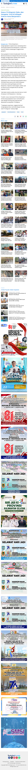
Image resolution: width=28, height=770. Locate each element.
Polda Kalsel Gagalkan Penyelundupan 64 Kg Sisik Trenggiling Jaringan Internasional (21, 131)
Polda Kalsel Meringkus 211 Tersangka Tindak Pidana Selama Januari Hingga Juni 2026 (7, 226)
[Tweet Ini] (18, 116)
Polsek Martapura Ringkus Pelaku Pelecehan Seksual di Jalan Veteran (7, 145)
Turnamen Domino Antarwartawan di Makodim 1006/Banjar (17, 294)
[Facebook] (9, 758)
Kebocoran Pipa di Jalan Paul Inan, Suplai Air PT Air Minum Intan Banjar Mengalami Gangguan (17, 312)
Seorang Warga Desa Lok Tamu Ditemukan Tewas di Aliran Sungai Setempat (7, 280)
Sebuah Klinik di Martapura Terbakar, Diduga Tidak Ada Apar (6, 239)
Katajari (5, 18)
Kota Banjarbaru (11, 112)
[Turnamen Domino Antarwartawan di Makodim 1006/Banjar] (4, 294)
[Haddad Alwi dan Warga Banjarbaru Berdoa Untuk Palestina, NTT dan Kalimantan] (4, 318)
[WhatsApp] (19, 758)
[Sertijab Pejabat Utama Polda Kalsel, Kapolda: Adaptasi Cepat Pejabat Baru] (21, 206)
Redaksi (12, 761)
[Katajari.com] (10, 3)
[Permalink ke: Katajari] (2, 19)
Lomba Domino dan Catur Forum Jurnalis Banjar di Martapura (16, 306)
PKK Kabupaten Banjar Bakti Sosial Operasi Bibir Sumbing (17, 300)
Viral (22, 112)
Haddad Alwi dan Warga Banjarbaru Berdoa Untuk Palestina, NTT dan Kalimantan (17, 318)
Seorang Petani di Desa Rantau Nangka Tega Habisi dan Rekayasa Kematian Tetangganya (6, 158)
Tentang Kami (6, 761)
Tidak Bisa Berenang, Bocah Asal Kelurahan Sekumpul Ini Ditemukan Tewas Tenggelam (6, 266)
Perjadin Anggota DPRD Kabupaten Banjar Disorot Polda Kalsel (7, 131)
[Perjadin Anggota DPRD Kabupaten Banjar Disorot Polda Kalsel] (7, 125)
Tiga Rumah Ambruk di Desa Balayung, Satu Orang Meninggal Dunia (20, 172)
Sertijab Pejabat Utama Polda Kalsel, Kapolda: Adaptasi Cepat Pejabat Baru (20, 212)
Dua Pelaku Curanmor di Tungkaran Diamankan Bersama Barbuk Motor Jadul (6, 199)
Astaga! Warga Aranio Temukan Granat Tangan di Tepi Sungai (6, 212)
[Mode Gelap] (24, 3)
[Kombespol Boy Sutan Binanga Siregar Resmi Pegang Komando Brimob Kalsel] (21, 193)
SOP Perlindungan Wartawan (14, 763)
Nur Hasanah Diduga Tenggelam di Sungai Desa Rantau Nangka (21, 266)
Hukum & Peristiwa (5, 10)
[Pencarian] (26, 3)
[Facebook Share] (15, 116)
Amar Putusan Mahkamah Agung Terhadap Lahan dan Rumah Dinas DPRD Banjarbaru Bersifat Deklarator (7, 172)
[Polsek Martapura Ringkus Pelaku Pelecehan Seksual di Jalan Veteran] (7, 139)
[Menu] (2, 3)
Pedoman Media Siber (20, 761)
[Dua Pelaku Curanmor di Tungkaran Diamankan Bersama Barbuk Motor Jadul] (7, 193)
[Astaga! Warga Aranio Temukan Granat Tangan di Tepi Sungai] (7, 206)
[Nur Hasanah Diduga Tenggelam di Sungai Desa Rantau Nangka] (21, 260)
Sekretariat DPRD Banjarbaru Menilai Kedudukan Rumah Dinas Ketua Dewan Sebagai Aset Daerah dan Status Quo (20, 158)
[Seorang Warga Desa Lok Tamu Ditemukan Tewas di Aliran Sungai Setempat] (7, 273)
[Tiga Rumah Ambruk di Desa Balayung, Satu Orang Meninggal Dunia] (21, 166)
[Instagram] (14, 758)
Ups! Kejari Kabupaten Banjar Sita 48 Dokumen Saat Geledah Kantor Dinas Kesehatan (6, 185)
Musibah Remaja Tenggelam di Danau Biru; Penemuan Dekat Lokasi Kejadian (7, 253)
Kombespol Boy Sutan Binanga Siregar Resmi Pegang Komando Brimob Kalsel (21, 199)
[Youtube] (17, 758)
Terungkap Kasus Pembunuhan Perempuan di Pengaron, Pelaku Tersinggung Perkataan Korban (20, 253)
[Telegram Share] (23, 116)
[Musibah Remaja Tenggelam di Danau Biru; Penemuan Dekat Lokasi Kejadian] (7, 247)
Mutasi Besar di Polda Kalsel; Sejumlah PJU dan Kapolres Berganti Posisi (20, 226)
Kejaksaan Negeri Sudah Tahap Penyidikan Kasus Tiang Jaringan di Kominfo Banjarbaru (21, 145)
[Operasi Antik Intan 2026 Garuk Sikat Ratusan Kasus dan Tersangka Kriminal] (21, 273)
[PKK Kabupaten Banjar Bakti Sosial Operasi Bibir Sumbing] (4, 300)
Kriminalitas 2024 (10, 18)
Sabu (18, 112)
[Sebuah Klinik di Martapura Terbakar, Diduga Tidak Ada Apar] (7, 233)
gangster (4, 112)
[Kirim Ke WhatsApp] (26, 116)
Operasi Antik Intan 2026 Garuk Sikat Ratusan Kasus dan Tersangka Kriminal (20, 280)
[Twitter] (12, 758)
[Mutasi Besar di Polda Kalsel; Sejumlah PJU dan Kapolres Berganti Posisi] (21, 220)
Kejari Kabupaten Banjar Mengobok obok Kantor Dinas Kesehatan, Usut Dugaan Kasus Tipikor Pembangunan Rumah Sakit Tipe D (20, 185)
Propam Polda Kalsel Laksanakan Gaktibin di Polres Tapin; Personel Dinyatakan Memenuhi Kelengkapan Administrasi (21, 239)
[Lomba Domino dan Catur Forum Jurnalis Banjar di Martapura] (4, 306)
